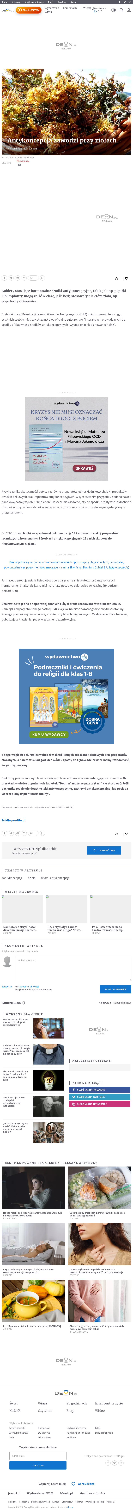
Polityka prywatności (40, 1501)
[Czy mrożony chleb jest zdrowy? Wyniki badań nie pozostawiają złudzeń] (99, 1188)
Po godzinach (10, 1218)
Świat (13, 1403)
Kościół (14, 1411)
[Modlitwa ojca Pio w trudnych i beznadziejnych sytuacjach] (48, 1106)
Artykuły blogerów (18, 1432)
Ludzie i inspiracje (104, 1432)
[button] (113, 10)
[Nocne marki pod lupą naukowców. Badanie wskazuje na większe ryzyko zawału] (33, 1188)
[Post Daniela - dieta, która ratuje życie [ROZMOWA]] (33, 1301)
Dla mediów (67, 1501)
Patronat (110, 1501)
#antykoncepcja (12, 878)
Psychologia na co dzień (78, 1432)
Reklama (79, 1501)
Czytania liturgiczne (76, 1428)
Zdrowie (33, 148)
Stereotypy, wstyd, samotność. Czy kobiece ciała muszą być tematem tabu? (97, 1327)
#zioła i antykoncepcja (55, 878)
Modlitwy (71, 1437)
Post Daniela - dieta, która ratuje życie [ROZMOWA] (32, 1326)
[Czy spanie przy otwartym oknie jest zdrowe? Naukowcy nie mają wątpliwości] (33, 1244)
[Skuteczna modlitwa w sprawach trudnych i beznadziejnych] (48, 1028)
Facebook (119, 2)
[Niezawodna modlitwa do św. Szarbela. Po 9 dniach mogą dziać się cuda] (48, 1080)
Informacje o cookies (94, 1501)
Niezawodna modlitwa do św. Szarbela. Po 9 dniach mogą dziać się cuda (15, 1075)
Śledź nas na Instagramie (92, 1104)
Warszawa (98, 8)
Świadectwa (44, 1432)
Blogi (50, 2)
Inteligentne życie (109, 1403)
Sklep (73, 2)
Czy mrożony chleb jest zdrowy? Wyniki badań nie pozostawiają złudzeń (97, 1214)
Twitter (124, 2)
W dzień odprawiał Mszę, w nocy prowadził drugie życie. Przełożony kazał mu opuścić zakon (16, 1049)
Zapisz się (38, 1465)
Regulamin (24, 1501)
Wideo (100, 1411)
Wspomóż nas (107, 850)
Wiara (48, 11)
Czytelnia (45, 1411)
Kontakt (55, 1501)
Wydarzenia (52, 8)
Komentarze (70, 8)
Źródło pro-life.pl (13, 820)
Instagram (129, 2)
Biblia (4, 2)
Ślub (11, 1437)
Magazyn (16, 2)
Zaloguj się (7, 986)
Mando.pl (66, 1493)
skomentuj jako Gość (28, 986)
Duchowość (44, 1428)
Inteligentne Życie (16, 148)
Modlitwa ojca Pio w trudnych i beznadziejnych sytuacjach (14, 1101)
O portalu (12, 1501)
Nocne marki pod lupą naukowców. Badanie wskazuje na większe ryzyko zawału (32, 1214)
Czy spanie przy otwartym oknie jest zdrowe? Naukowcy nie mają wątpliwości (28, 1271)
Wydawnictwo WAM (40, 1493)
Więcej (87, 7)
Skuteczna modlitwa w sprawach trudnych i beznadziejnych (15, 1022)
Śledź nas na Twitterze (91, 1096)
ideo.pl (70, 1507)
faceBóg (62, 2)
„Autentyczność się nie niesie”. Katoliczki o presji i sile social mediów (15, 1127)
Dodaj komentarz (115, 989)
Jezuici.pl (14, 1493)
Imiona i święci (45, 1437)
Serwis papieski (17, 1428)
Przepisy (74, 1275)
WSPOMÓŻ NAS (86, 1483)
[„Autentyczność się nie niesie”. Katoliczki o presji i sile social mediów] (48, 1132)
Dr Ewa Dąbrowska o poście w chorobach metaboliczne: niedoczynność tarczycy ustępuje (96, 1271)
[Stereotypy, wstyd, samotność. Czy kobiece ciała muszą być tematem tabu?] (99, 1301)
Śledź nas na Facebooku (91, 1089)
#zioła (31, 878)
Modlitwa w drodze (34, 2)
